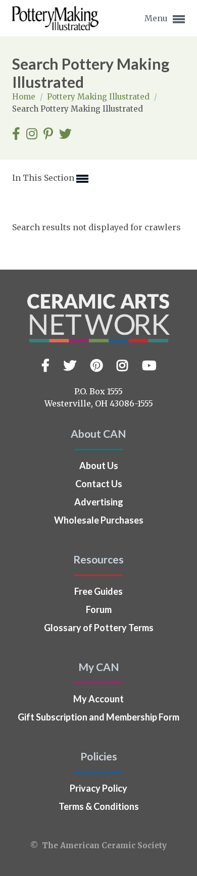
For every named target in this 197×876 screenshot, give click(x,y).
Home (24, 96)
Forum (99, 609)
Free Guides (98, 591)
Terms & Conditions (99, 806)
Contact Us (98, 483)
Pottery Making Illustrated (99, 96)
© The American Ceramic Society (98, 845)
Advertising (98, 501)
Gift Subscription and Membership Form (98, 717)
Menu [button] (157, 18)
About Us (98, 465)
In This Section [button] (44, 178)
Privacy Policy (98, 788)
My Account (98, 698)
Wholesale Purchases (98, 520)
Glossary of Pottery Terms (99, 627)
